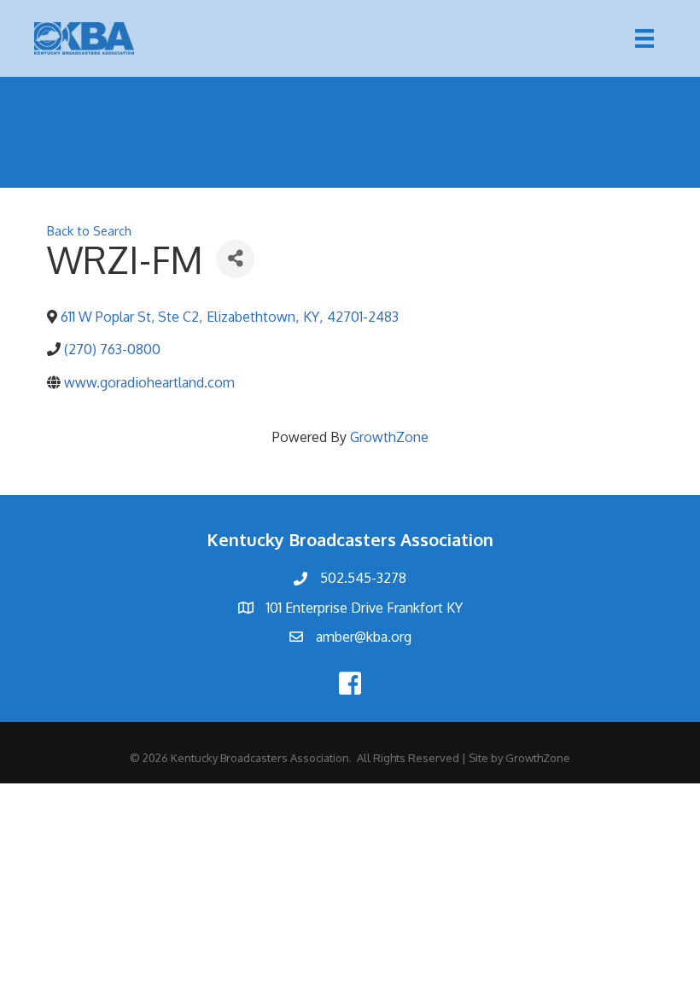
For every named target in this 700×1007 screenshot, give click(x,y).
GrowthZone (389, 436)
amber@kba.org (363, 636)
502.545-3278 (363, 577)
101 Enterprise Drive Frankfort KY (364, 607)
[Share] (235, 259)
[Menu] (644, 38)
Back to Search (89, 230)
